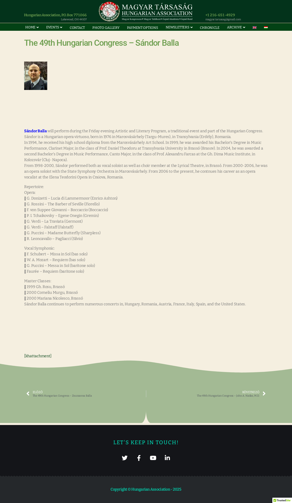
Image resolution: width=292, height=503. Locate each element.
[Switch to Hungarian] (266, 27)
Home (30, 27)
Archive (234, 27)
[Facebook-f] (139, 458)
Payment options (142, 28)
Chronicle (210, 28)
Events (52, 27)
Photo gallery (105, 28)
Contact (77, 28)
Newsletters (177, 27)
